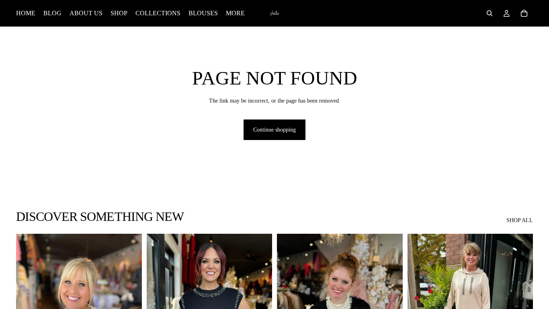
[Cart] (524, 13)
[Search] (489, 13)
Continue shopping (274, 130)
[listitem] (235, 13)
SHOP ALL (519, 220)
